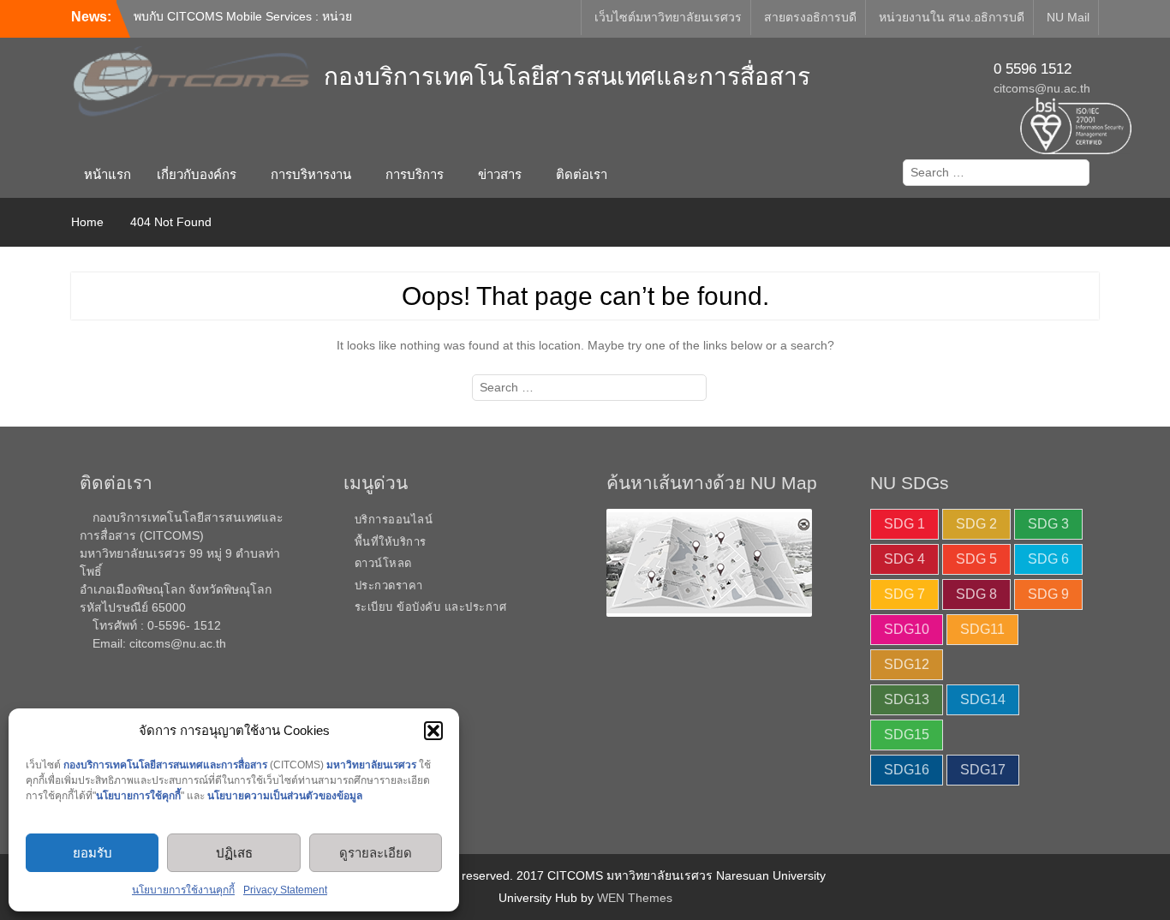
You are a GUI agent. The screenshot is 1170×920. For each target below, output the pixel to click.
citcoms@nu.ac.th (1042, 88)
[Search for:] (992, 172)
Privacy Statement (285, 890)
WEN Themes (634, 898)
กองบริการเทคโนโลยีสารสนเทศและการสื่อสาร (567, 76)
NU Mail (1068, 17)
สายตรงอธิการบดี (810, 17)
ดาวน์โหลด (383, 563)
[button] (433, 730)
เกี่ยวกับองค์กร (196, 174)
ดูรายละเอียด (375, 852)
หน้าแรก (107, 174)
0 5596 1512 (1033, 69)
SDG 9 (1048, 594)
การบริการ (414, 174)
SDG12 (906, 664)
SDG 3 (1048, 524)
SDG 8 (976, 594)
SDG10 (906, 629)
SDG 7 (904, 594)
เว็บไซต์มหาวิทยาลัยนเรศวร (668, 17)
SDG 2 (976, 524)
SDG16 (906, 769)
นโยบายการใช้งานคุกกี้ (183, 890)
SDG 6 (1048, 559)
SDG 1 (904, 524)
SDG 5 (976, 559)
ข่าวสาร (500, 174)
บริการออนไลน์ (394, 519)
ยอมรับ (92, 852)
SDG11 (982, 629)
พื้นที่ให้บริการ (391, 541)
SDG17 (983, 769)
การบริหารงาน (311, 174)
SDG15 (906, 734)
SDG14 (983, 699)
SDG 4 (904, 559)
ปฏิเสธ (234, 852)
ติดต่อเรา (581, 174)
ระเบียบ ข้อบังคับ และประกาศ (431, 606)
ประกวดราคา (389, 585)
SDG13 (906, 699)
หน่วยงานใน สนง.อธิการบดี (951, 17)
